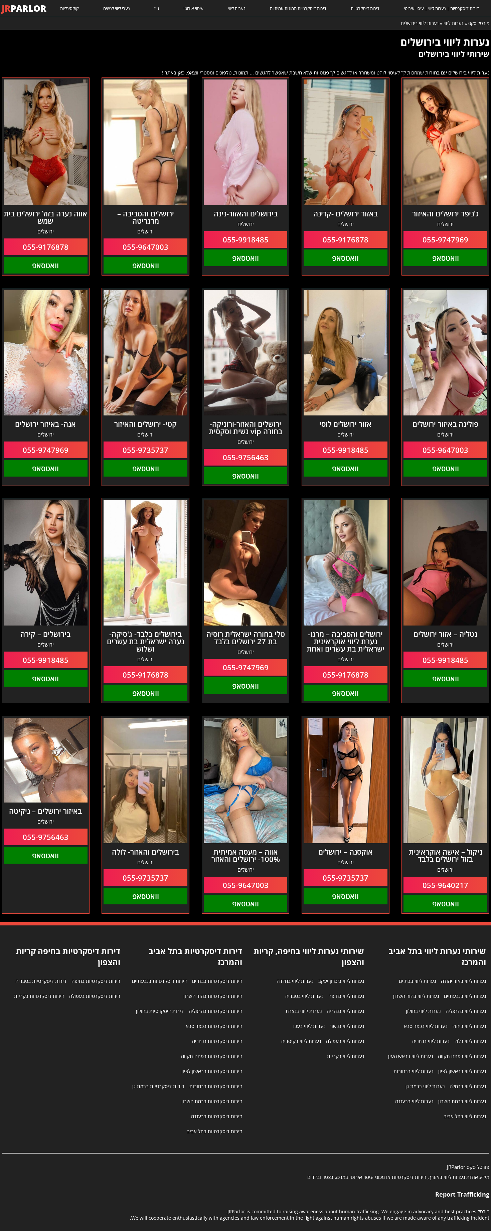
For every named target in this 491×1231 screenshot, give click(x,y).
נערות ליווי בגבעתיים (465, 996)
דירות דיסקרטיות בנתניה (217, 1041)
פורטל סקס (478, 23)
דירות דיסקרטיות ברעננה (216, 1116)
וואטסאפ (445, 258)
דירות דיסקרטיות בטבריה (40, 981)
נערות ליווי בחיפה (346, 996)
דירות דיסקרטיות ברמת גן (158, 1086)
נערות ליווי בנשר (347, 1026)
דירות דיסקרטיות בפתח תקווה (211, 1056)
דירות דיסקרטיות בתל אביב (214, 1131)
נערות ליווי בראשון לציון (462, 1071)
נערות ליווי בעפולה (345, 1041)
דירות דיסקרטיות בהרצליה (215, 1011)
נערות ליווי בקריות (345, 1056)
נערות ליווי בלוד (470, 1041)
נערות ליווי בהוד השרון (416, 996)
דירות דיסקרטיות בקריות (39, 996)
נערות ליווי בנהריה (345, 1011)
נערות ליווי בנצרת (304, 1011)
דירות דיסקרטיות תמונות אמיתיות (298, 8)
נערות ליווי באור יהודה (463, 981)
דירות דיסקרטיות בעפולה (94, 996)
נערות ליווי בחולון (423, 1011)
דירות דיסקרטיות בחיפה (95, 981)
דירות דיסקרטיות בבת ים (217, 981)
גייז (156, 8)
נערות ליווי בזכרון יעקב (341, 981)
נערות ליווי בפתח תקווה (462, 1056)
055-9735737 (145, 450)
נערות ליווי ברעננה (414, 1101)
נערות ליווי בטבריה (304, 996)
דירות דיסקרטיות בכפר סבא (214, 1026)
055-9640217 (445, 885)
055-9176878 (345, 239)
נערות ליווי (237, 8)
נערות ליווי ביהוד (469, 1026)
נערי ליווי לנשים (116, 8)
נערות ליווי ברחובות (413, 1071)
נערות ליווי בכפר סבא (425, 1026)
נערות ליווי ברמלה (468, 1086)
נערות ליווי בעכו (309, 1026)
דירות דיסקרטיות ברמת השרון (211, 1101)
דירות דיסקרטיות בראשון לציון (211, 1071)
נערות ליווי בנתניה (430, 1041)
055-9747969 (445, 239)
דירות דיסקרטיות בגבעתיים (159, 981)
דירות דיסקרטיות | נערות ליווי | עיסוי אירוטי (441, 8)
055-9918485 (246, 239)
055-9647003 (145, 247)
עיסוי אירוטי (193, 8)
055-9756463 (246, 457)
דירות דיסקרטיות (365, 8)
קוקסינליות (69, 8)
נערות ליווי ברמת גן (425, 1086)
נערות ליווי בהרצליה (466, 1011)
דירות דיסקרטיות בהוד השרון (212, 996)
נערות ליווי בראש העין (410, 1056)
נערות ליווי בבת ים (417, 981)
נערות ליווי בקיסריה (301, 1041)
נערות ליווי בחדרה (295, 981)
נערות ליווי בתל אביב (465, 1116)
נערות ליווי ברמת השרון (462, 1101)
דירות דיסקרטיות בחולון (160, 1011)
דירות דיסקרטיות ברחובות (215, 1086)
